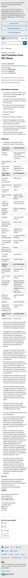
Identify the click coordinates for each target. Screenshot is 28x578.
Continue (4, 535)
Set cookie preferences (14, 32)
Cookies (23, 554)
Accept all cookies (14, 23)
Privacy (25, 557)
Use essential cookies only (14, 28)
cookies (8, 2)
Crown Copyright (5, 557)
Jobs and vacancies (16, 557)
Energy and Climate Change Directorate (16, 65)
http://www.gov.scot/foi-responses (10, 487)
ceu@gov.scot (9, 498)
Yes (5, 523)
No (5, 527)
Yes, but (6, 530)
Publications (9, 48)
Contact (17, 554)
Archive (11, 554)
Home (2, 48)
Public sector (7, 67)
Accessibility (4, 554)
